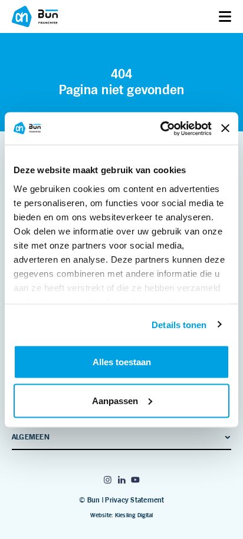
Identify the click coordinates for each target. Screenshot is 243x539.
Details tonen (179, 324)
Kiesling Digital (134, 515)
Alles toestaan (122, 362)
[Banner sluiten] (225, 128)
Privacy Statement (134, 500)
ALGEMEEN (31, 436)
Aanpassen (115, 400)
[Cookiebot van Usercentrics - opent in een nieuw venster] (160, 128)
